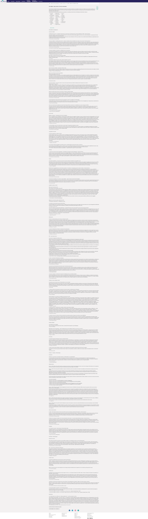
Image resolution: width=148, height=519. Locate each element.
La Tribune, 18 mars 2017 (53, 345)
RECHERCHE (23, 1)
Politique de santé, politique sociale (58, 17)
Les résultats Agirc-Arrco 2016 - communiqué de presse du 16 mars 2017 (59, 504)
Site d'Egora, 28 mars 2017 (53, 206)
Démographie (52, 15)
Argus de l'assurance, (52, 111)
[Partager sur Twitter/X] (72, 510)
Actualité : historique (63, 3)
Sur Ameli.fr (51, 58)
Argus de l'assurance (52, 434)
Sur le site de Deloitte (52, 433)
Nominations (63, 22)
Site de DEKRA (51, 465)
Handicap (51, 20)
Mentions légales (89, 515)
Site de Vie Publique (52, 326)
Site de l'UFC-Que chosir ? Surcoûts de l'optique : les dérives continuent (59, 89)
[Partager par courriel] (75, 510)
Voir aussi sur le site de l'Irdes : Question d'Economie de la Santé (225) (59, 48)
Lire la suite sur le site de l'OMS (53, 129)
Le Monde (50, 362)
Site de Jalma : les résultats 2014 (54, 141)
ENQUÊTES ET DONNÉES (29, 1)
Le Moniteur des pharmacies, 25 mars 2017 (55, 54)
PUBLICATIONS (18, 1)
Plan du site (88, 514)
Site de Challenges (52, 294)
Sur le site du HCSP (52, 183)
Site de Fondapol (51, 65)
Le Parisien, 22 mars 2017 (53, 234)
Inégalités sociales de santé (51, 23)
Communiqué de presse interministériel (55, 196)
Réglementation (58, 24)
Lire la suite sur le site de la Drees (54, 97)
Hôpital (51, 21)
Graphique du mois (64, 515)
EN (40, 1)
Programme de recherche (77, 517)
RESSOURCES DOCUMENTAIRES (35, 1)
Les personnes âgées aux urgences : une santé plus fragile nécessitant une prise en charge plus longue (64, 492)
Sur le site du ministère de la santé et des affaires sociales (57, 485)
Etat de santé (52, 17)
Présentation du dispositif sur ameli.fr (54, 213)
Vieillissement (64, 21)
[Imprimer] (78, 510)
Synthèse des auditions (52, 313)
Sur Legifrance (51, 395)
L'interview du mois (64, 516)
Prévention (57, 20)
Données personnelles (90, 516)
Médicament (57, 13)
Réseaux (75, 515)
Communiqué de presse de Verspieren (55, 110)
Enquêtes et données (77, 516)
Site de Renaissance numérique (54, 264)
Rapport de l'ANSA (52, 334)
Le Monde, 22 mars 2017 (53, 123)
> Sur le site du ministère (52, 468)
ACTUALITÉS (12, 1)
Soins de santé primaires (63, 14)
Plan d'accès (50, 516)
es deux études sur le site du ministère (55, 445)
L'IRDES (8, 1)
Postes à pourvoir (51, 515)
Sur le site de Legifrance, (53, 385)
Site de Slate (51, 287)
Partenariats (76, 514)
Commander (63, 514)
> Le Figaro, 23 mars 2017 (52, 142)
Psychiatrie (57, 23)
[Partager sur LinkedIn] (69, 510)
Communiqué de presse (52, 278)
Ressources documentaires (55, 3)
